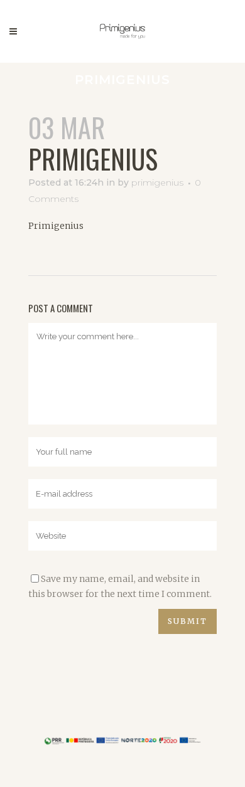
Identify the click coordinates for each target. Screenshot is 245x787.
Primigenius (56, 225)
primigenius (157, 182)
